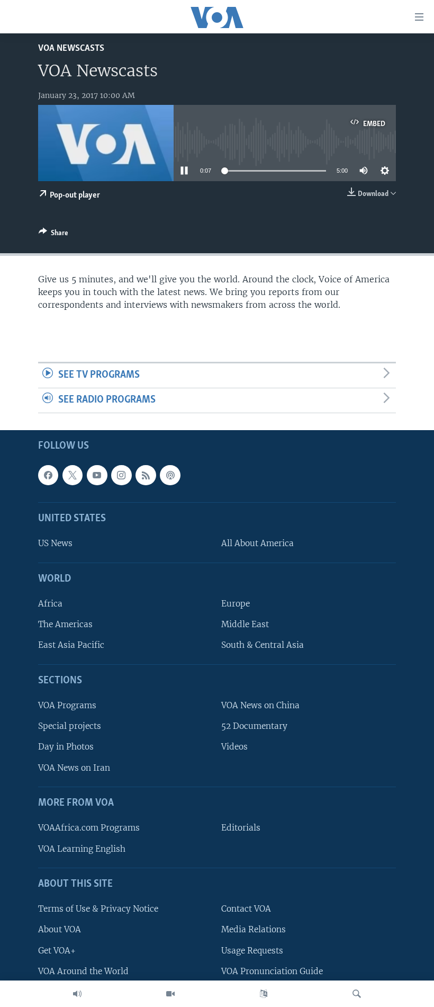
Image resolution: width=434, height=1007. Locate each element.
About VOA (59, 929)
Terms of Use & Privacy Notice (98, 909)
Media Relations (253, 929)
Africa (50, 604)
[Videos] (170, 994)
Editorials (240, 828)
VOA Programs (67, 705)
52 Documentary (254, 726)
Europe (235, 604)
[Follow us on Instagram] (121, 475)
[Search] (357, 994)
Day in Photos (66, 747)
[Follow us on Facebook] (48, 475)
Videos (234, 747)
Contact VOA (246, 909)
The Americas (65, 624)
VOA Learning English (81, 848)
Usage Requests (252, 950)
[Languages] (263, 994)
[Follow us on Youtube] (97, 475)
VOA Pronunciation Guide (272, 971)
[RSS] (145, 475)
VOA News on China (260, 705)
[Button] (53, 235)
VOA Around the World (83, 971)
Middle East (245, 624)
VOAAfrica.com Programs (89, 828)
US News (55, 543)
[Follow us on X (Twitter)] (72, 475)
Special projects (69, 726)
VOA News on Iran (74, 767)
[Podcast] (170, 475)
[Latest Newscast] (77, 994)
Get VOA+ (57, 950)
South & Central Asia (262, 645)
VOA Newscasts (71, 48)
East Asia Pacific (71, 645)
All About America (257, 543)
